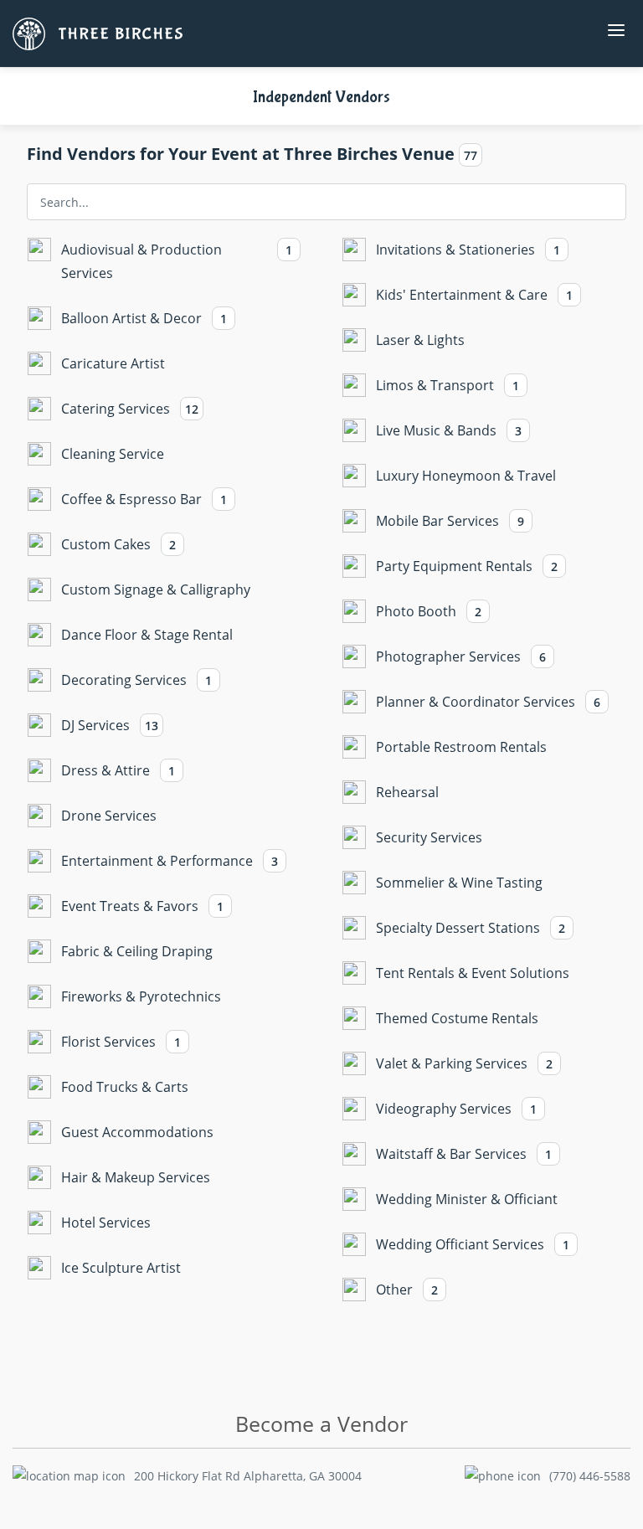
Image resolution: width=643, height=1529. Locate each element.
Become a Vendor (321, 1424)
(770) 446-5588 (589, 1476)
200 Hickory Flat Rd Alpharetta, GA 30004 (248, 1476)
